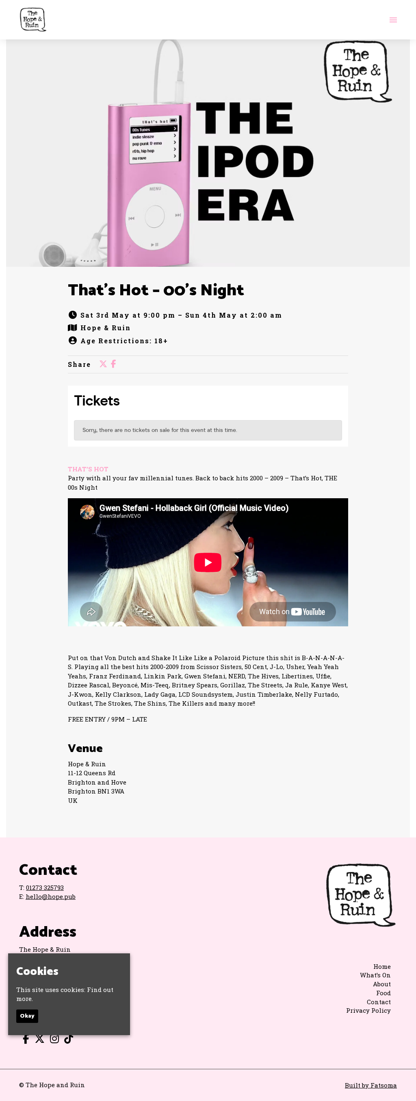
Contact (379, 1002)
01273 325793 (45, 887)
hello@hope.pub (51, 896)
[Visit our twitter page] (103, 364)
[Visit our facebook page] (113, 364)
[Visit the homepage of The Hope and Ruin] (33, 19)
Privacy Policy (368, 1010)
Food (383, 993)
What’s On (375, 975)
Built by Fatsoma (371, 1085)
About (382, 984)
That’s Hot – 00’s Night (156, 290)
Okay (27, 1016)
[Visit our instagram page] (52, 1040)
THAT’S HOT (88, 469)
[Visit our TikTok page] (67, 1040)
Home (382, 966)
